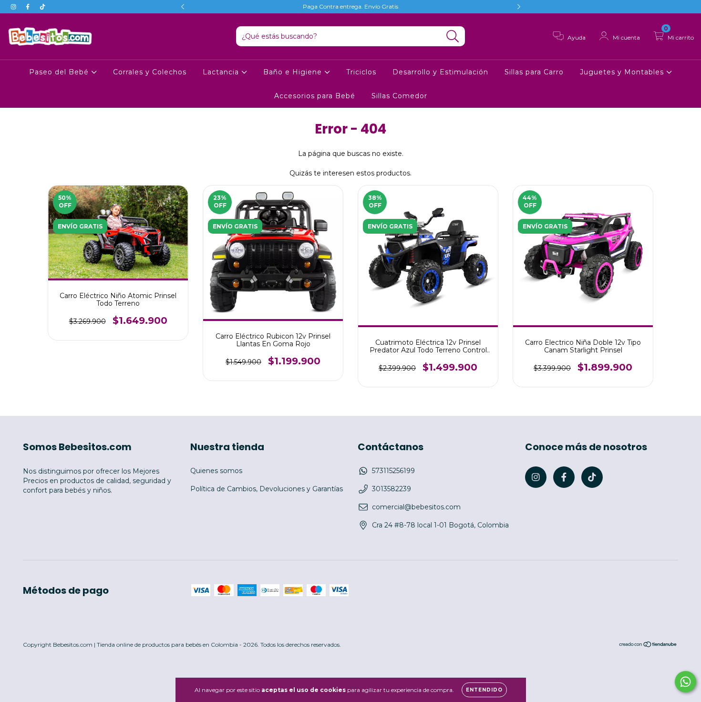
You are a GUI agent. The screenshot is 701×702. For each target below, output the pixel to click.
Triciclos (361, 72)
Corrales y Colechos (149, 72)
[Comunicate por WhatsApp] (685, 681)
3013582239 (391, 489)
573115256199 (393, 470)
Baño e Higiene (293, 72)
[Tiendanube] (648, 645)
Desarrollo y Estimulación (440, 72)
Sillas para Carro (534, 72)
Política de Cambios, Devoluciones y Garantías (266, 489)
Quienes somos (216, 470)
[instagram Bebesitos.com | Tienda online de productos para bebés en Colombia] (14, 6)
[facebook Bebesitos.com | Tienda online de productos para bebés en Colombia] (28, 6)
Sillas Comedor (399, 96)
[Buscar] (453, 36)
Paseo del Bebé (60, 72)
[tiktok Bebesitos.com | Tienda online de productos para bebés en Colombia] (42, 6)
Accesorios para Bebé (314, 96)
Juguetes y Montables (623, 72)
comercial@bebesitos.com (416, 507)
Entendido (484, 690)
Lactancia (222, 72)
